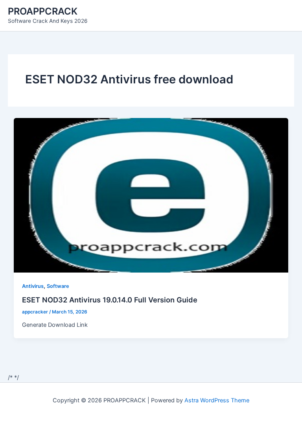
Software (58, 286)
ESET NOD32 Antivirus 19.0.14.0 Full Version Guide (109, 299)
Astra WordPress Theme (216, 400)
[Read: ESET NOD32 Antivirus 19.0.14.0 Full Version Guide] (151, 194)
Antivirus (33, 286)
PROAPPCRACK (42, 11)
